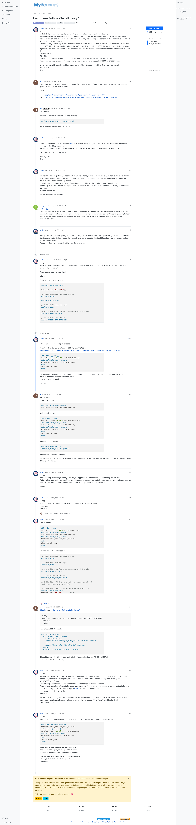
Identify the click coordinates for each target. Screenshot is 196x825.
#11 (130, 472)
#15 (130, 671)
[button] (10, 818)
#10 (130, 394)
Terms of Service (119, 822)
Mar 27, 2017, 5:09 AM (59, 206)
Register (38, 798)
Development (39, 23)
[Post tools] (129, 75)
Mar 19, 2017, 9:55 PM (58, 28)
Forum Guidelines (93, 822)
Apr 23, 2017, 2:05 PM (58, 260)
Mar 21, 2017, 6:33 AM (58, 138)
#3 (130, 108)
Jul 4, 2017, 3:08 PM (57, 338)
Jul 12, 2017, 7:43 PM (57, 519)
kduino (42, 28)
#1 (130, 28)
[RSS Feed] (110, 23)
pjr (41, 81)
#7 (130, 230)
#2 (130, 81)
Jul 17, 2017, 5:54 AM (57, 671)
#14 (130, 607)
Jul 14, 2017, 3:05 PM (54, 607)
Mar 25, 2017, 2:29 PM (58, 170)
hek (41, 108)
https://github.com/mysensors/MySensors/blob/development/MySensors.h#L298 (74, 95)
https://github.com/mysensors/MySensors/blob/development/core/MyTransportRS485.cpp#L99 (80, 97)
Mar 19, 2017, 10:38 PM (63, 108)
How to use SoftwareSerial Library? (66, 610)
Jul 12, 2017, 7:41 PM (57, 498)
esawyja (42, 206)
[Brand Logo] (46, 4)
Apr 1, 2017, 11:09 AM (57, 230)
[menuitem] (186, 2)
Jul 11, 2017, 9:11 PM (57, 472)
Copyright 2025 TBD (78, 822)
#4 (130, 138)
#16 (130, 713)
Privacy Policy (106, 822)
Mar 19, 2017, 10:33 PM (55, 81)
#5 (130, 170)
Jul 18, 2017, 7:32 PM (57, 713)
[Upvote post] (122, 75)
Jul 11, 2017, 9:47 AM (54, 394)
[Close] (128, 778)
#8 (130, 260)
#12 (130, 498)
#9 (130, 338)
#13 (130, 519)
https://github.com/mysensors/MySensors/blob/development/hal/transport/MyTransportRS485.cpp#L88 (80, 350)
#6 (130, 206)
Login (46, 798)
